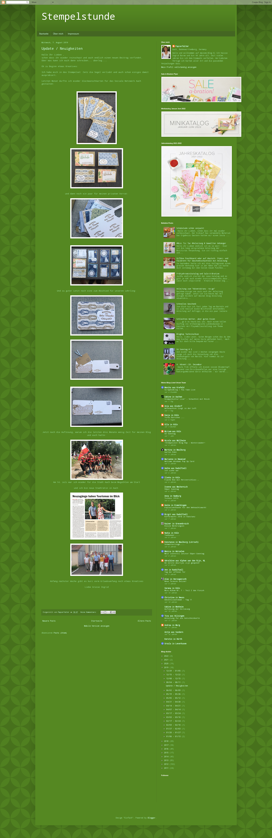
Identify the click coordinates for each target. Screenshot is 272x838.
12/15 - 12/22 (174, 674)
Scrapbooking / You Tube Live (179, 389)
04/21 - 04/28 (174, 701)
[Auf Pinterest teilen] (114, 612)
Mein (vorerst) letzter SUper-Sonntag (184, 553)
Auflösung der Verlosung (177, 609)
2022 (167, 656)
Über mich (58, 33)
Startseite (43, 33)
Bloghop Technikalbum (187, 334)
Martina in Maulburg (174, 449)
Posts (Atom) (60, 632)
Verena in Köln (172, 588)
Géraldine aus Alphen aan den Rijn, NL (184, 560)
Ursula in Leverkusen (175, 643)
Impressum (73, 33)
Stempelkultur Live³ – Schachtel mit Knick (187, 399)
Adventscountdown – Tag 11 (178, 599)
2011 (167, 768)
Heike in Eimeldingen (175, 505)
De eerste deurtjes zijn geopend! (182, 563)
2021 (167, 659)
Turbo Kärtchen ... (174, 417)
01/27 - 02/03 (174, 728)
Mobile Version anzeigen (96, 626)
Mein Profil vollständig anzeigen (178, 67)
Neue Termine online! (175, 581)
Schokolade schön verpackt (190, 228)
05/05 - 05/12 (174, 698)
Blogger (151, 817)
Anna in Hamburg (172, 496)
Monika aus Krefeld (174, 387)
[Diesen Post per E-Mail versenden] (102, 612)
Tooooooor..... (172, 535)
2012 (167, 764)
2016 (167, 748)
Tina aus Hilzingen (174, 615)
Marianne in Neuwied (174, 459)
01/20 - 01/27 (174, 732)
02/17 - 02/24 (174, 721)
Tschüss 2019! (171, 498)
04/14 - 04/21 (174, 705)
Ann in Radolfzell (173, 569)
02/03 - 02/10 (174, 725)
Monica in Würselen (174, 551)
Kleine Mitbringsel (174, 526)
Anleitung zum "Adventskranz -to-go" (195, 288)
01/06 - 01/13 (174, 736)
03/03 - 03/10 (174, 717)
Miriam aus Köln (172, 431)
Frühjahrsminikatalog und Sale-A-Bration (197, 273)
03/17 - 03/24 (174, 713)
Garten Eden (170, 452)
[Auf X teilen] (108, 612)
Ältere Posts (144, 621)
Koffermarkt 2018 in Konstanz (179, 516)
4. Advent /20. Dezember (189, 364)
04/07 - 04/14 (174, 709)
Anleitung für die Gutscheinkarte (182, 618)
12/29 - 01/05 (174, 670)
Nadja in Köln (171, 533)
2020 (167, 663)
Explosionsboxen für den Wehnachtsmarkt (185, 507)
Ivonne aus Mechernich (176, 486)
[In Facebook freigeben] (111, 612)
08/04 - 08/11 (174, 682)
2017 (167, 745)
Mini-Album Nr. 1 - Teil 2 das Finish (184, 590)
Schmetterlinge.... (174, 544)
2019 (167, 667)
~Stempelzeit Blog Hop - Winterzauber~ (184, 443)
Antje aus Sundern (173, 632)
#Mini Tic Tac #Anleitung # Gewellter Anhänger (201, 243)
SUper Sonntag (171, 489)
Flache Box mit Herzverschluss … (181, 479)
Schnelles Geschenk (186, 304)
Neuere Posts (49, 621)
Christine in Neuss (174, 597)
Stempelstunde (78, 16)
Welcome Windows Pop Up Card (179, 461)
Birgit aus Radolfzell (176, 514)
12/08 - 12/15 (174, 678)
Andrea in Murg (172, 625)
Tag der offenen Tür (174, 572)
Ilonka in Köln (172, 477)
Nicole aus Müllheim (174, 440)
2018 (167, 741)
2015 (167, 752)
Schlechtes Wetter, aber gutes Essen (195, 319)
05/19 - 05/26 (174, 694)
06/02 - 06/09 (174, 690)
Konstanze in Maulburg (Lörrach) (181, 542)
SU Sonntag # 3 (184, 349)
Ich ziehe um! (171, 470)
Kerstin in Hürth (173, 639)
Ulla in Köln (171, 424)
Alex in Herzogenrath (175, 579)
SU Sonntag (170, 433)
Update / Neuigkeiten (62, 48)
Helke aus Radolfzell (175, 468)
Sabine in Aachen (173, 396)
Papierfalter (182, 46)
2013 (167, 760)
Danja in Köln (171, 415)
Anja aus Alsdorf (173, 406)
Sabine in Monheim (173, 606)
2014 (167, 756)
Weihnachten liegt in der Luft (180, 408)
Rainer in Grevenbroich (176, 523)
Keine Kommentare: (88, 612)
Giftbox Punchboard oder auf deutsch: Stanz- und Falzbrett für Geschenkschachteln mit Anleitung (202, 259)
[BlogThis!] (105, 612)
